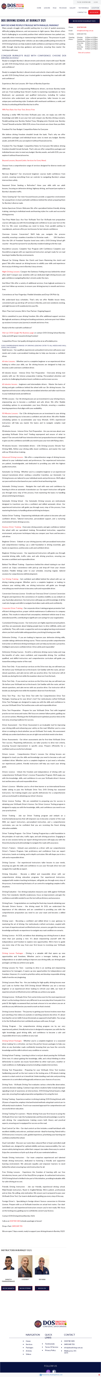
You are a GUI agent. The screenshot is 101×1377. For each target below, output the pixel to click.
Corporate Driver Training (12, 608)
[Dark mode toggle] (99, 1375)
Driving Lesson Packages (12, 953)
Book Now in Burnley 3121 (84, 21)
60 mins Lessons (8, 361)
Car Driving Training (10, 579)
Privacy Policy (50, 1350)
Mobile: (71, 34)
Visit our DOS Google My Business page (18, 333)
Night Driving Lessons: (11, 272)
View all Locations (84, 52)
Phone (84, 2)
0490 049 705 (17, 1226)
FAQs (54, 8)
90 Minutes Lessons (10, 413)
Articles (29, 1351)
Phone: (71, 27)
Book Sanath (8, 1288)
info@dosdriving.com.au (85, 30)
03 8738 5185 (15, 1221)
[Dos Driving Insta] (48, 1372)
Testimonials (83, 8)
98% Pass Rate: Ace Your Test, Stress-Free (18, 109)
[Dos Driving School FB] (54, 1372)
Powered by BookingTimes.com (52, 1375)
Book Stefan (25, 1288)
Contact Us (82, 12)
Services (29, 1344)
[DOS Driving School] (12, 5)
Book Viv (42, 1288)
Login (96, 2)
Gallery (73, 8)
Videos (28, 1354)
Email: (71, 30)
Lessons (47, 8)
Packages (63, 8)
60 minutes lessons (9, 384)
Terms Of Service (51, 1347)
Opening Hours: (71, 38)
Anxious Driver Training (11, 527)
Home (39, 8)
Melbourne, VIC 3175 (70, 1352)
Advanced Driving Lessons (12, 457)
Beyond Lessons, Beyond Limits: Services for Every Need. (24, 160)
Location (95, 8)
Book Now (94, 12)
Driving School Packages (12, 1041)
